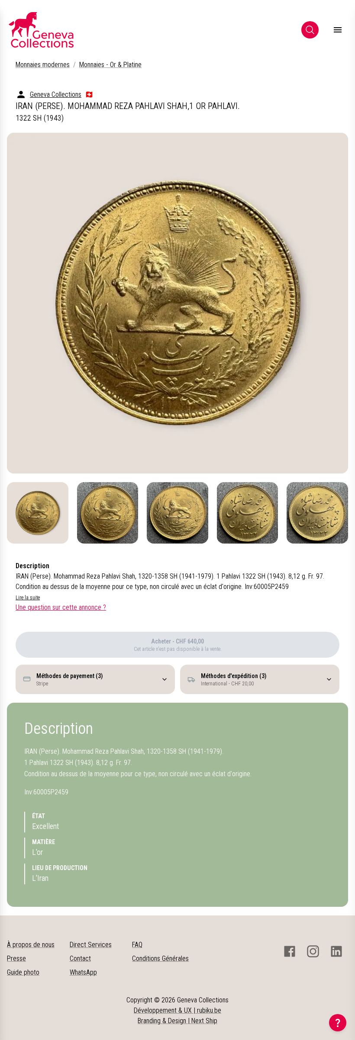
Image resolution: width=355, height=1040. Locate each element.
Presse (16, 958)
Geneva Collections (55, 94)
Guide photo (23, 972)
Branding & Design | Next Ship (177, 1021)
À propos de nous (31, 945)
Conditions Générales (160, 958)
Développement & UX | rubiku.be (177, 1010)
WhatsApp (83, 972)
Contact (80, 958)
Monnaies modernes (43, 65)
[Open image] (177, 303)
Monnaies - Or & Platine (110, 65)
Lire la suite (28, 598)
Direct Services (91, 945)
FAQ (137, 945)
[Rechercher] (310, 29)
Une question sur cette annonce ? (61, 607)
